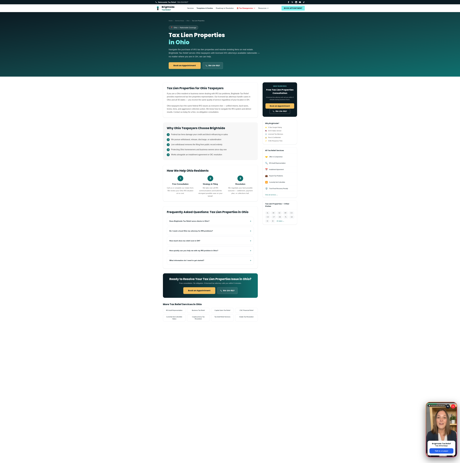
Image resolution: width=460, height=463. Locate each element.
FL (286, 217)
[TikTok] (304, 2)
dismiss (441, 459)
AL (267, 213)
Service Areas (179, 21)
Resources (262, 8)
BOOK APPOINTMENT (293, 8)
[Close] (453, 406)
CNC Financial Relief (246, 310)
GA (292, 217)
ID (273, 221)
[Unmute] (448, 406)
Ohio (188, 21)
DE (280, 217)
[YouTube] (300, 2)
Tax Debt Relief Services (222, 317)
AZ (279, 213)
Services (190, 8)
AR (285, 213)
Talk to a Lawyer (441, 451)
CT (274, 217)
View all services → (271, 195)
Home (171, 21)
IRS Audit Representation (174, 310)
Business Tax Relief (198, 310)
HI (267, 221)
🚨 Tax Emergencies (245, 8)
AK (273, 213)
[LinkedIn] (296, 2)
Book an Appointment (184, 65)
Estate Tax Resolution (246, 317)
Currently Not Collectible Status (174, 318)
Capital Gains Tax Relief (222, 310)
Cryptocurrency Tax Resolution (198, 318)
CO (268, 217)
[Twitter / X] (292, 2)
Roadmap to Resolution (225, 8)
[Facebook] (288, 2)
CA (291, 213)
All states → (280, 221)
